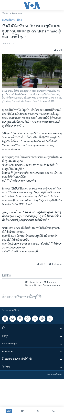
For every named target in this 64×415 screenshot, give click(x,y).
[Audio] (38, 411)
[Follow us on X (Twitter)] (27, 319)
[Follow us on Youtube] (12, 319)
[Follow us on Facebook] (5, 319)
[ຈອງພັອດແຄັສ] (50, 319)
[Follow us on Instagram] (20, 319)
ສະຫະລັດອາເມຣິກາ (12, 20)
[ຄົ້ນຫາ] (53, 411)
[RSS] (35, 319)
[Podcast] (42, 319)
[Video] (23, 411)
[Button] (58, 50)
